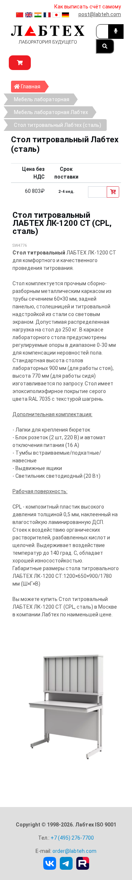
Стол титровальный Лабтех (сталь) (57, 125)
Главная (32, 86)
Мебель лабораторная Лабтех (51, 112)
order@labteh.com (74, 851)
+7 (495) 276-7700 (72, 838)
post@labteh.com (99, 14)
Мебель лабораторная (41, 99)
